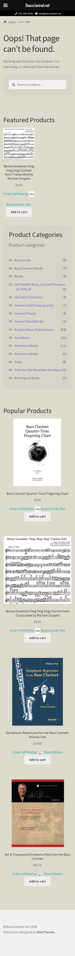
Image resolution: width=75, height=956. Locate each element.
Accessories (22, 260)
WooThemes (46, 932)
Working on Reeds (27, 378)
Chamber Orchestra (28, 297)
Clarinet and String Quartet (33, 305)
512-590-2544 (26, 13)
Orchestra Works (26, 345)
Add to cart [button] (19, 212)
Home (12, 22)
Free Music (21, 338)
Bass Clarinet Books (28, 268)
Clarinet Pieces (25, 313)
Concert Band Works (28, 321)
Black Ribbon (53, 752)
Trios (17, 362)
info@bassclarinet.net (50, 13)
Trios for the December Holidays (37, 370)
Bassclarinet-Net (19, 204)
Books (18, 276)
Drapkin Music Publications (33, 329)
